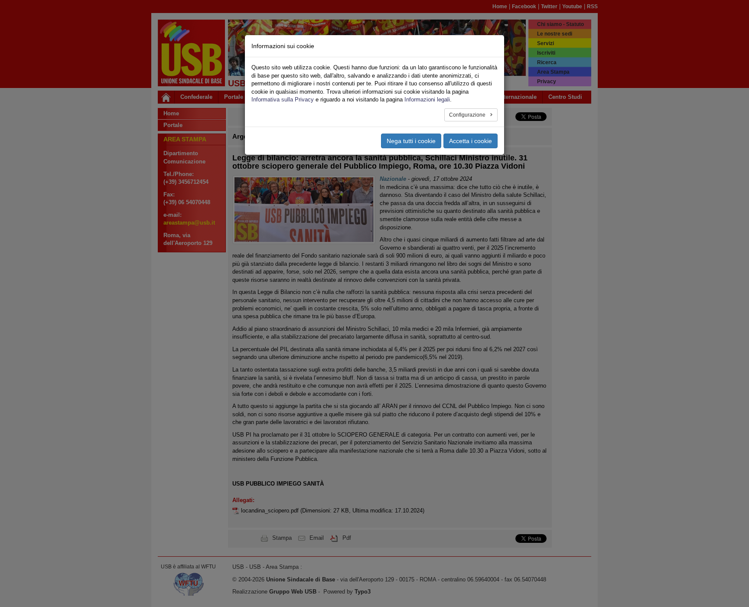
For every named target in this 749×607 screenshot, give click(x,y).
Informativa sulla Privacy (282, 99)
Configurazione (468, 115)
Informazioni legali (427, 99)
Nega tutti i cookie (411, 140)
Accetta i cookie (470, 140)
